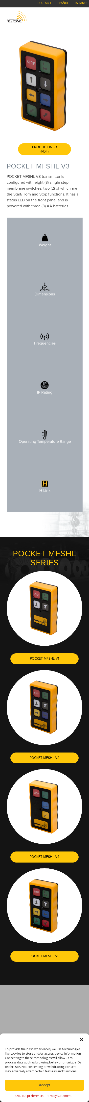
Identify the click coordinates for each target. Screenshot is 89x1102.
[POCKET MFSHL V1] (44, 608)
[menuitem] (44, 3)
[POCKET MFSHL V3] (44, 85)
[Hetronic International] (37, 17)
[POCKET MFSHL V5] (44, 905)
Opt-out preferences (29, 1096)
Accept (44, 1085)
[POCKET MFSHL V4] (44, 806)
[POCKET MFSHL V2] (44, 707)
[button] (81, 1039)
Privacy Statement (59, 1096)
